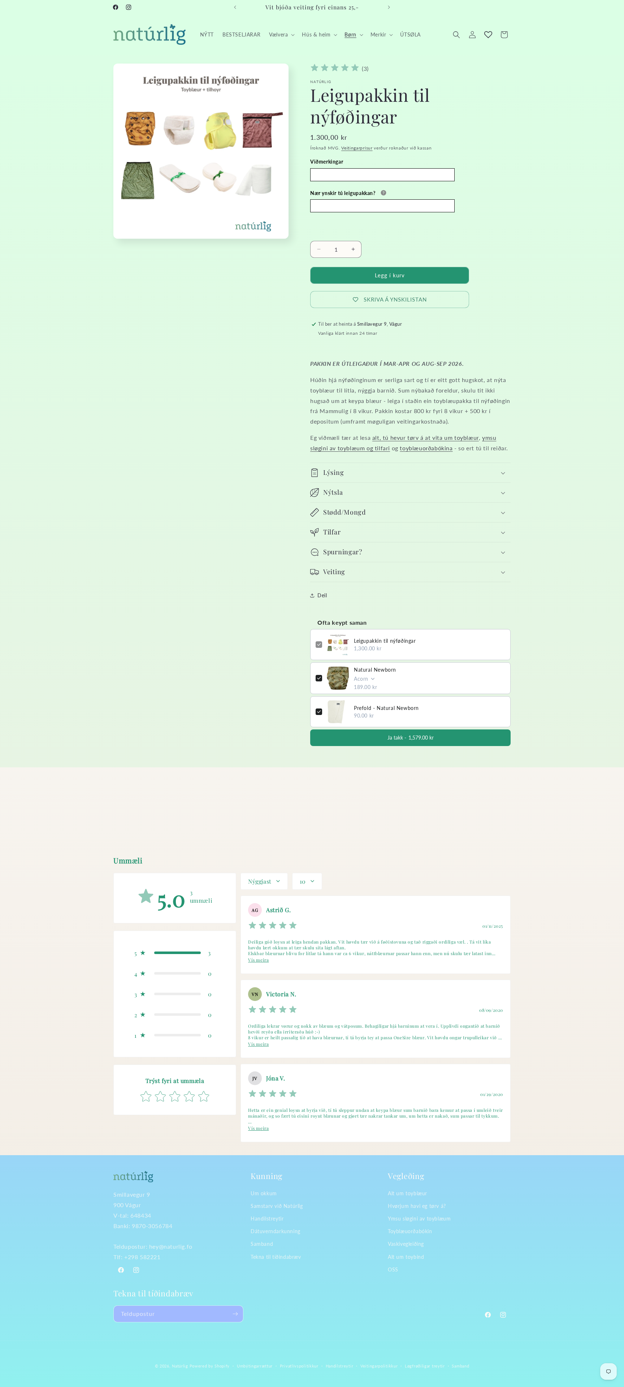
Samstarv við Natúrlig (277, 1206)
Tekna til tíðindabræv (276, 1257)
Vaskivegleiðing (406, 1244)
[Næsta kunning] (389, 7)
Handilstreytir (267, 1218)
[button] (281, 34)
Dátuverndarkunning (275, 1231)
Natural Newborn (375, 670)
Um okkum (264, 1193)
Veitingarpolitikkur (379, 1366)
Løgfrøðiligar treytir (425, 1366)
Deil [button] (322, 595)
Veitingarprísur (357, 148)
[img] (334, 69)
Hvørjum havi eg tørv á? (417, 1206)
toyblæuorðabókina (426, 448)
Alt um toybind (406, 1257)
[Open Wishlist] (488, 35)
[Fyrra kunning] (235, 7)
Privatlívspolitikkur (299, 1366)
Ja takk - (410, 737)
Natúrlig (180, 1366)
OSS (393, 1269)
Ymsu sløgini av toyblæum (419, 1218)
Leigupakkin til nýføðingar (385, 641)
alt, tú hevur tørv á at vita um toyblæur (425, 437)
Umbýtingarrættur (255, 1366)
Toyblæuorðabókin (410, 1231)
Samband (262, 1244)
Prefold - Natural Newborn (386, 708)
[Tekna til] (235, 1313)
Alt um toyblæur (407, 1193)
